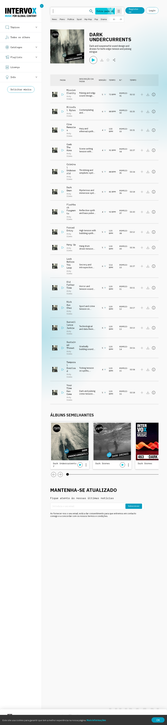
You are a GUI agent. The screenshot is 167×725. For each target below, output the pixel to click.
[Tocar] (93, 60)
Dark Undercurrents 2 (64, 464)
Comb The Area (69, 147)
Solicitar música (20, 89)
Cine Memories (71, 127)
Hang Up (71, 244)
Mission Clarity (71, 91)
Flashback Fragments (71, 209)
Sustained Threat (71, 345)
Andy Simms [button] (69, 97)
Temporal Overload (71, 366)
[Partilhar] (114, 60)
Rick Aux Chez (69, 305)
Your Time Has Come (69, 390)
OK (158, 720)
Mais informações (96, 720)
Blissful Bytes (71, 108)
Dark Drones (102, 463)
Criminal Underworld (71, 169)
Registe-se (134, 10)
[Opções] (86, 464)
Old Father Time (70, 285)
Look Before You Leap (70, 263)
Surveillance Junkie (71, 325)
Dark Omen (69, 189)
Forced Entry (70, 229)
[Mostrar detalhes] (154, 94)
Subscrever (133, 506)
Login (152, 10)
